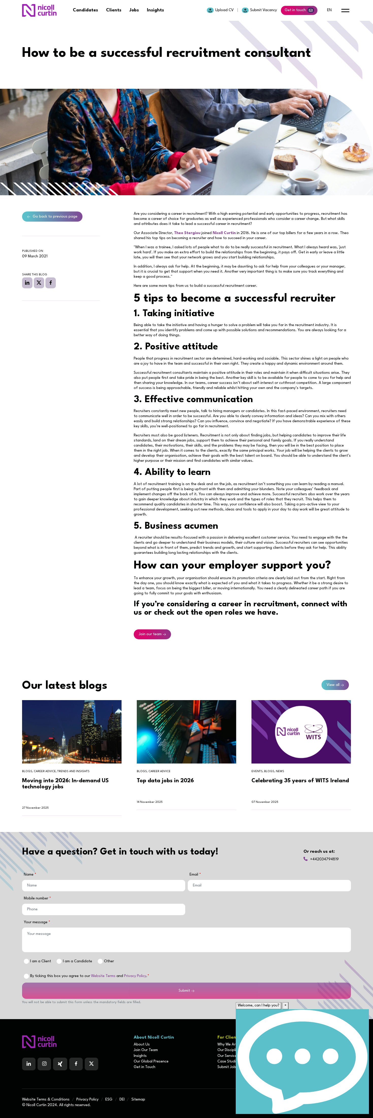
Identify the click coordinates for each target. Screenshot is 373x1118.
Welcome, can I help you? (258, 1005)
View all (333, 685)
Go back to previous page (55, 217)
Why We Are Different (235, 1044)
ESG (108, 1100)
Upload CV (224, 10)
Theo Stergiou (187, 233)
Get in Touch (144, 1067)
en (329, 10)
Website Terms (103, 976)
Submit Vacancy (263, 10)
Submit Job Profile (232, 1067)
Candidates (85, 10)
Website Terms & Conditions (46, 1100)
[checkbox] (26, 976)
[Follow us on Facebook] (60, 1064)
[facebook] (50, 282)
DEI (122, 1100)
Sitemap (138, 1100)
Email (194, 875)
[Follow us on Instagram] (44, 1064)
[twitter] (39, 282)
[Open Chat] (302, 1061)
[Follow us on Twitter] (91, 1064)
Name (29, 875)
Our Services (228, 1056)
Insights (155, 10)
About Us (142, 1044)
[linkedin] (27, 282)
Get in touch (295, 10)
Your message (36, 922)
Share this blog (34, 274)
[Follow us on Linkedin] (29, 1064)
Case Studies (228, 1061)
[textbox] (103, 885)
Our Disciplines (229, 1050)
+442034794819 (324, 859)
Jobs (134, 10)
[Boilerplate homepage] (75, 1041)
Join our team (150, 634)
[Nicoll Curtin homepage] (39, 10)
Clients (113, 10)
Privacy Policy (135, 976)
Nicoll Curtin (224, 233)
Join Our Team (146, 1050)
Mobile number (36, 898)
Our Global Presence (151, 1061)
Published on (32, 251)
